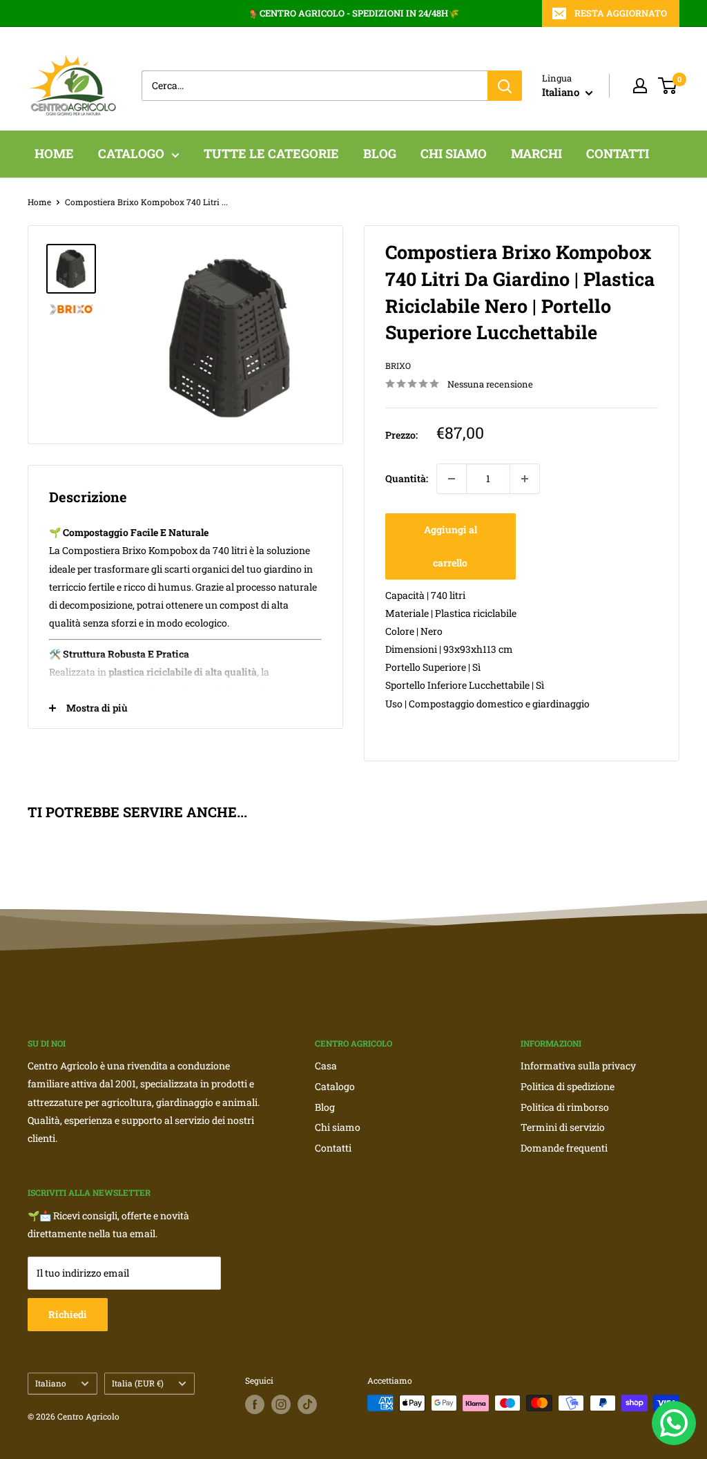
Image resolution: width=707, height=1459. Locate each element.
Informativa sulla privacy (578, 1065)
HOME (54, 153)
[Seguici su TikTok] (307, 1404)
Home (39, 201)
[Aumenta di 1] (524, 478)
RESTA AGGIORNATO (620, 13)
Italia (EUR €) (138, 1383)
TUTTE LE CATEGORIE (271, 153)
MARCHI (536, 153)
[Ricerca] (504, 85)
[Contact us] (674, 1423)
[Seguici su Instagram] (281, 1404)
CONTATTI (617, 153)
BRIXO (398, 365)
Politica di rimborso (565, 1107)
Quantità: (406, 478)
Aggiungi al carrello (450, 546)
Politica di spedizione (567, 1086)
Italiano (50, 1383)
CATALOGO (131, 153)
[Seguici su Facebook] (254, 1404)
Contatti (333, 1147)
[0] (668, 85)
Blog (325, 1107)
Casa (326, 1065)
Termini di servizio (563, 1127)
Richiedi (67, 1314)
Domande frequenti (564, 1147)
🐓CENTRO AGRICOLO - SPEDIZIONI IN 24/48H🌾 (354, 13)
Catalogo (335, 1086)
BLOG (379, 153)
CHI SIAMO (453, 153)
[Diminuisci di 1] (451, 478)
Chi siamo (337, 1127)
